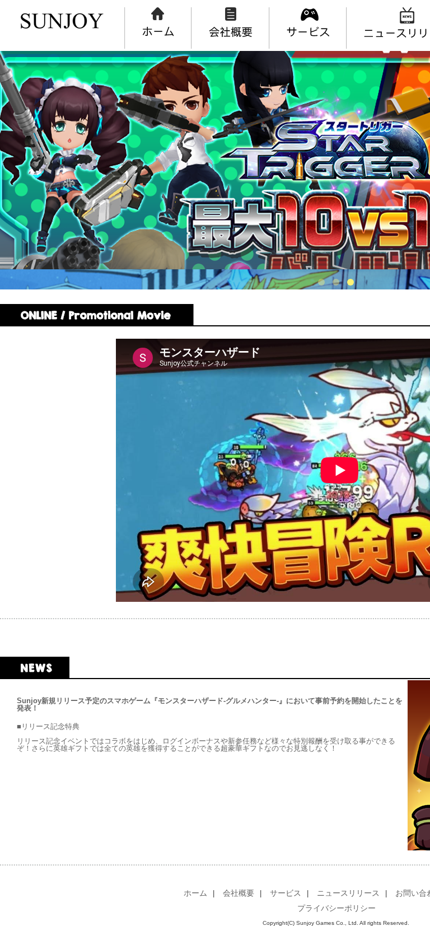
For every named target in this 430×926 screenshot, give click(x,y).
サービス (285, 892)
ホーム (195, 892)
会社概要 (238, 892)
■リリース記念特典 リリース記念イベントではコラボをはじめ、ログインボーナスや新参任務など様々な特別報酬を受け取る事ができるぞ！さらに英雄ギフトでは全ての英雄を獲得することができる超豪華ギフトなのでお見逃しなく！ (206, 737)
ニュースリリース (348, 892)
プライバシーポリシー (336, 908)
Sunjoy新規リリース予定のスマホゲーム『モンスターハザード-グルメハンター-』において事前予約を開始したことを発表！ (210, 704)
